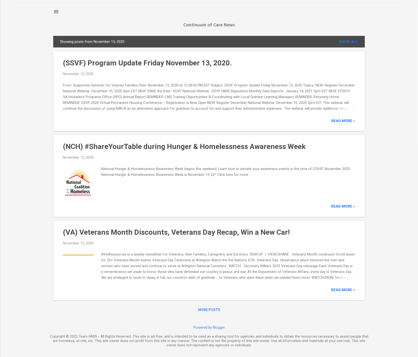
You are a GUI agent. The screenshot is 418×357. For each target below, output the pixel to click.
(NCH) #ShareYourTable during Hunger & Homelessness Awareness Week (184, 146)
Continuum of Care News (209, 25)
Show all (348, 41)
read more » (343, 121)
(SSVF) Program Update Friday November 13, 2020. (147, 63)
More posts (209, 310)
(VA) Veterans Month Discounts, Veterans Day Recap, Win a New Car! (176, 232)
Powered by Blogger (209, 327)
